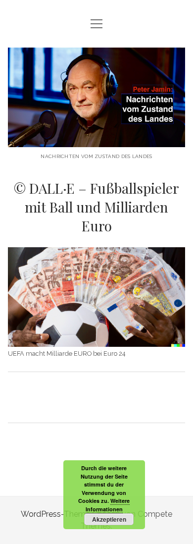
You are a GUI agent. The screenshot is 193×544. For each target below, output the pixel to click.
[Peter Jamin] (96, 139)
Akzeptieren (109, 519)
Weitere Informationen (108, 505)
